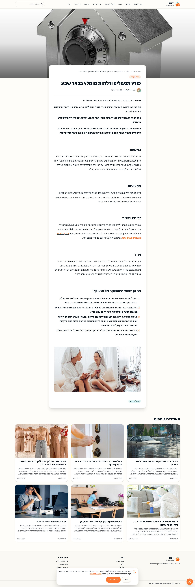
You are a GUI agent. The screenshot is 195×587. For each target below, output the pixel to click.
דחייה (126, 579)
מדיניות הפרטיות (95, 574)
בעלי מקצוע (109, 4)
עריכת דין (97, 4)
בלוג (69, 4)
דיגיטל (77, 4)
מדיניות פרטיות (62, 561)
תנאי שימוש (63, 564)
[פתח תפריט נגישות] (190, 581)
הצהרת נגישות (62, 567)
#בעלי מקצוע (134, 401)
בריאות (87, 4)
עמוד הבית (138, 4)
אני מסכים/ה (113, 579)
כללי (120, 4)
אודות (128, 4)
